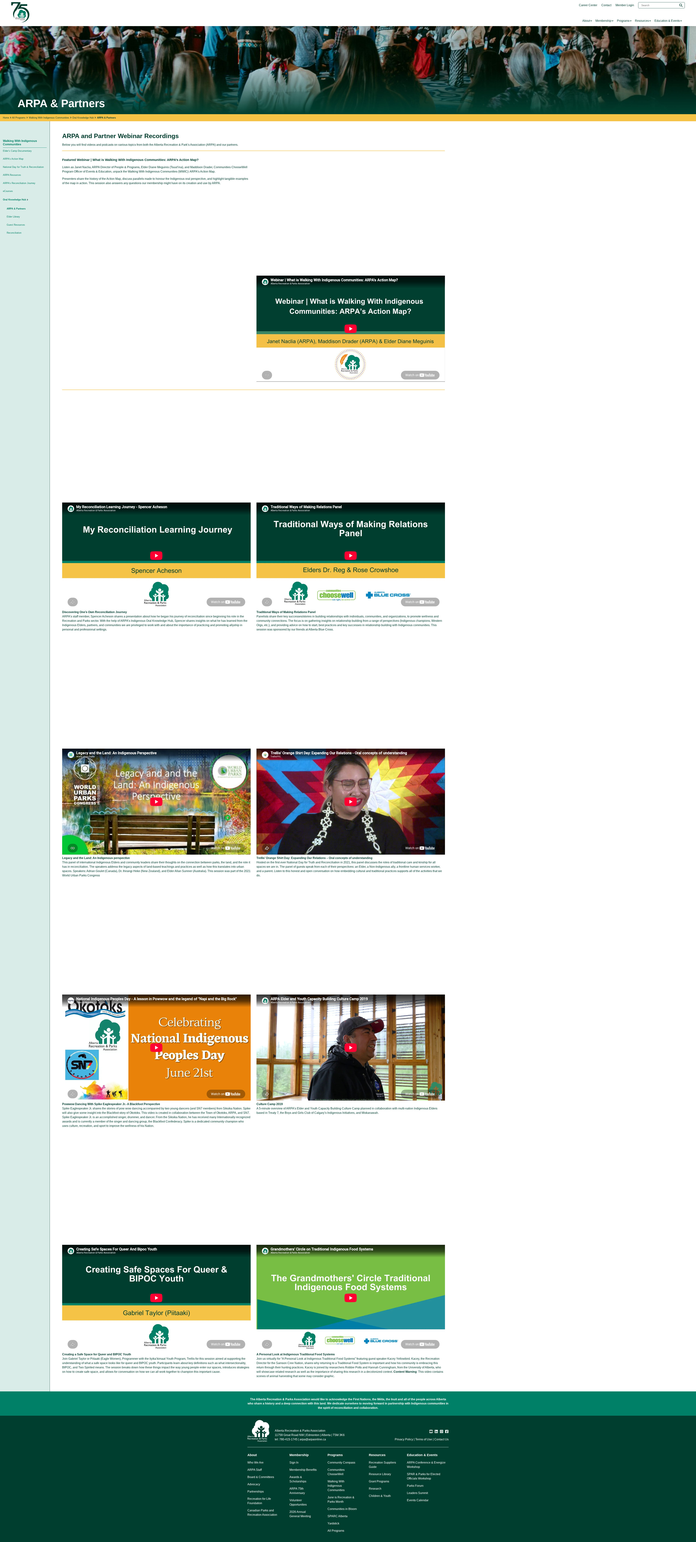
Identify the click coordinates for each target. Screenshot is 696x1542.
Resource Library (380, 1474)
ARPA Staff (254, 1469)
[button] (37, 200)
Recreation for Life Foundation (259, 1501)
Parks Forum (415, 1485)
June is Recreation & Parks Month (341, 1499)
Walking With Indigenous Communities (49, 117)
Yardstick (333, 1523)
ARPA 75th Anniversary (297, 1491)
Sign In (294, 1462)
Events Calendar (417, 1500)
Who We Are (255, 1462)
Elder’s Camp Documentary (17, 151)
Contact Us (441, 1439)
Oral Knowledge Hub (83, 117)
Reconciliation (14, 232)
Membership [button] (299, 1455)
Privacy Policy (404, 1439)
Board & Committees (260, 1477)
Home (6, 117)
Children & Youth (380, 1495)
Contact (606, 5)
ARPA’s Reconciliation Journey (19, 183)
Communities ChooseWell (336, 1472)
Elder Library (13, 216)
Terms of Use (423, 1439)
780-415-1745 (288, 1439)
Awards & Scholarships (297, 1479)
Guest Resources (16, 224)
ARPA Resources (12, 175)
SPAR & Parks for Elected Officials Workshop (423, 1476)
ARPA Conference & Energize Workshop (426, 1464)
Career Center (588, 5)
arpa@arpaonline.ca (313, 1439)
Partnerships (255, 1491)
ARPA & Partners (16, 208)
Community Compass (341, 1462)
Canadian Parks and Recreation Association (262, 1512)
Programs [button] (335, 1455)
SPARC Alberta (337, 1516)
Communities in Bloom (342, 1508)
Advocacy (253, 1484)
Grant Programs (379, 1481)
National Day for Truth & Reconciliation (23, 167)
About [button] (252, 1455)
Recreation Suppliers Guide (382, 1464)
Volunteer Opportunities (298, 1502)
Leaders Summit (417, 1493)
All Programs (19, 117)
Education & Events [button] (422, 1455)
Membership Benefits (303, 1469)
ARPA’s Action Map (13, 158)
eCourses (8, 191)
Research (375, 1488)
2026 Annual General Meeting (300, 1514)
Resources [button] (377, 1455)
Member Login (625, 5)
